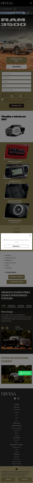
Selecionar (16, 246)
